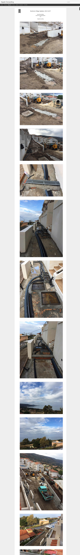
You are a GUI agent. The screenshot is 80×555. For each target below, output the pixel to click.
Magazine (9, 4)
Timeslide (25, 4)
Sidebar (17, 4)
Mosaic (13, 4)
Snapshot (21, 4)
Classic (2, 4)
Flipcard (5, 4)
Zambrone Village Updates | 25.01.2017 (40, 11)
